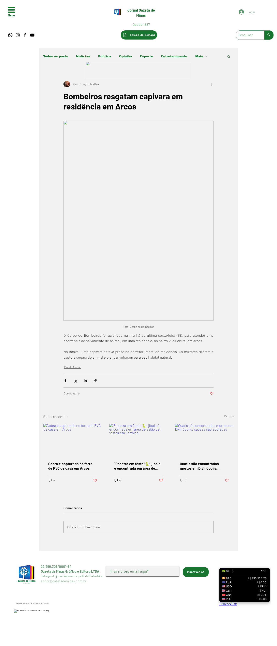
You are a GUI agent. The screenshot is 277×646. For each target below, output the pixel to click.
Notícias (83, 56)
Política (104, 56)
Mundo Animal (72, 367)
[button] (11, 10)
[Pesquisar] (268, 35)
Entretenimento (174, 56)
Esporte (146, 56)
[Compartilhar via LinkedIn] (85, 381)
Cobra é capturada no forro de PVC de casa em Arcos (70, 466)
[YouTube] (32, 35)
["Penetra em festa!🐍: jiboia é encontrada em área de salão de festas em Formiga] (138, 440)
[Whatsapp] (10, 35)
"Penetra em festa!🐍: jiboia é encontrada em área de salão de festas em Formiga (137, 466)
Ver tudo (229, 416)
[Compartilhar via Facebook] (65, 381)
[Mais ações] (211, 84)
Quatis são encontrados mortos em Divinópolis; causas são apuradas (199, 466)
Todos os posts (55, 56)
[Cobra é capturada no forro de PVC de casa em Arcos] (72, 440)
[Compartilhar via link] (95, 381)
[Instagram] (17, 35)
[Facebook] (25, 35)
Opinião (125, 56)
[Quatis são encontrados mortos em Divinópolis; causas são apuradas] (204, 440)
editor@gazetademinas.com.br (63, 581)
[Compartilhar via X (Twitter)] (75, 381)
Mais (199, 56)
